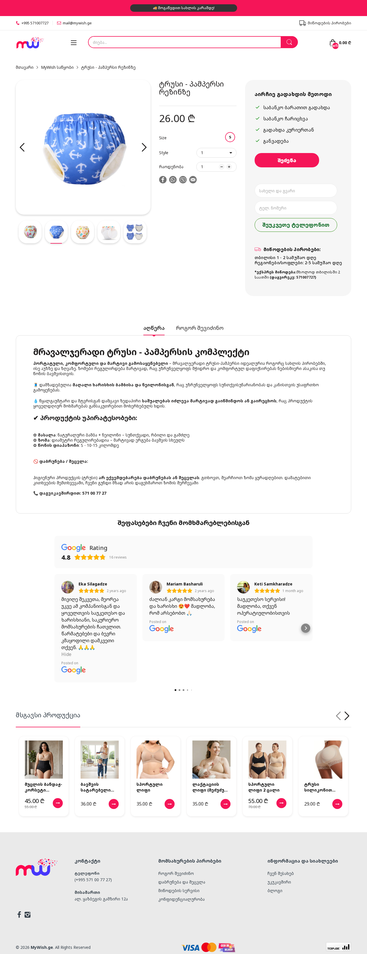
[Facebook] (19, 915)
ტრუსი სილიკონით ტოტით (318, 787)
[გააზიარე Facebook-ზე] (163, 180)
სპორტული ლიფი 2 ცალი (264, 787)
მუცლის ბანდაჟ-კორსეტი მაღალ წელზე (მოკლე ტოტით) (43, 787)
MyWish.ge (42, 947)
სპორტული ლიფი (149, 787)
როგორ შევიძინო (176, 873)
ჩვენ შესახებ (281, 873)
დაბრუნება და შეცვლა (181, 882)
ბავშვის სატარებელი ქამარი (96, 787)
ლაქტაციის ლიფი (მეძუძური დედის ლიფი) (211, 787)
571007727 (305, 277)
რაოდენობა (171, 166)
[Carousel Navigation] (342, 716)
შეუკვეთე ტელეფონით (296, 224)
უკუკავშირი (279, 882)
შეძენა (287, 160)
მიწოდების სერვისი (179, 890)
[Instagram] (27, 915)
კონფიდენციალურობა (181, 899)
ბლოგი (275, 890)
